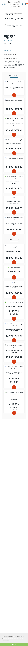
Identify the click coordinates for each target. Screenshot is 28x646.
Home (5, 13)
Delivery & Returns (10, 54)
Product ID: (6, 43)
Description (7, 50)
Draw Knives (18, 13)
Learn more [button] (6, 640)
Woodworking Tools (11, 13)
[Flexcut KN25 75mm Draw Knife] (14, 26)
